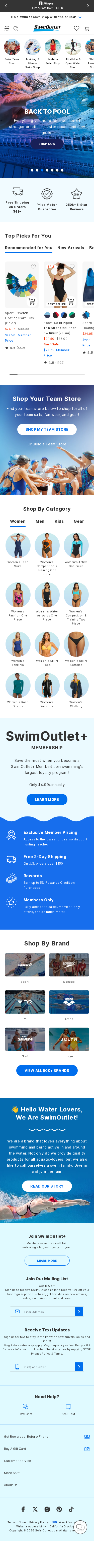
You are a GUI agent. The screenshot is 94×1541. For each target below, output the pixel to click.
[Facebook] (23, 1509)
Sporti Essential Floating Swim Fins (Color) (19, 318)
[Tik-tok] (71, 1509)
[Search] (16, 28)
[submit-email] (79, 1311)
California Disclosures (65, 1526)
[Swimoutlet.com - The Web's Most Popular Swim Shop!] (47, 28)
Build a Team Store (50, 444)
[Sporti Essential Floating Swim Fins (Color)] (22, 284)
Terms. (58, 1353)
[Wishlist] (76, 28)
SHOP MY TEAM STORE (47, 429)
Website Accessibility (31, 1526)
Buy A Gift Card (15, 1449)
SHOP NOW (47, 144)
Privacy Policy (40, 1353)
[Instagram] (47, 1509)
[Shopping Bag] (87, 28)
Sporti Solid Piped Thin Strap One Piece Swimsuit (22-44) (60, 328)
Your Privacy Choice (72, 1522)
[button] (32, 170)
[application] (80, 1527)
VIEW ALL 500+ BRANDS (47, 1070)
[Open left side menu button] (7, 28)
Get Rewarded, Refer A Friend (26, 1436)
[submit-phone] (79, 1366)
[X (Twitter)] (35, 1509)
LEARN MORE (47, 1260)
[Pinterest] (59, 1509)
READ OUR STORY (47, 1186)
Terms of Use (17, 1522)
